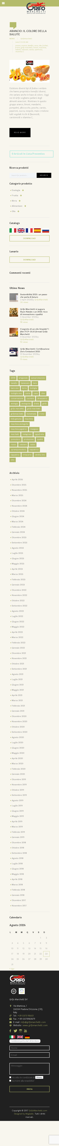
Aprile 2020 (17, 758)
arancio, (24, 46)
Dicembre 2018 (19, 842)
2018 (13, 378)
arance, (18, 46)
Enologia (16, 190)
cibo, (40, 46)
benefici (14, 383)
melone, (18, 50)
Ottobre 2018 (18, 847)
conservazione (17, 398)
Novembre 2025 (19, 490)
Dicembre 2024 (19, 500)
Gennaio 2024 (18, 532)
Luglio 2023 (17, 553)
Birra (14, 200)
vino (12, 459)
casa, (36, 46)
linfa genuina (16, 419)
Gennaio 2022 (18, 647)
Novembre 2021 (19, 658)
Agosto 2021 (17, 674)
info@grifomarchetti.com (33, 1022)
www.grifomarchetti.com (35, 1025)
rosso (13, 444)
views (24, 302)
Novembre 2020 (19, 721)
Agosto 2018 (17, 858)
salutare (23, 444)
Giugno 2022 (18, 621)
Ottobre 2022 (18, 600)
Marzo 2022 (17, 637)
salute (32, 444)
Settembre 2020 (19, 732)
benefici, (31, 46)
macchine (29, 419)
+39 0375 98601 (26, 1015)
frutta (36, 403)
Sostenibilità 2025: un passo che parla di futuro (33, 296)
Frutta (15, 195)
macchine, (43, 48)
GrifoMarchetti (26, 39)
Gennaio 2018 (18, 895)
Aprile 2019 (17, 821)
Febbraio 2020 (18, 768)
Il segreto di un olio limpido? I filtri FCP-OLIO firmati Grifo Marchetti (34, 332)
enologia (14, 403)
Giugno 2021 (18, 684)
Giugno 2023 (18, 558)
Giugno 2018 (18, 868)
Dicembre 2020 (19, 716)
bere (35, 383)
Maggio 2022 (18, 626)
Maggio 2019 (18, 816)
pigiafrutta (39, 434)
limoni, (36, 48)
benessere (25, 383)
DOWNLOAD (29, 238)
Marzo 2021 (17, 700)
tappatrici (15, 454)
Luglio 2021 (17, 679)
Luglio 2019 (17, 805)
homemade (31, 413)
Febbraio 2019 (18, 832)
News (12, 38)
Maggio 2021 (18, 689)
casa (36, 393)
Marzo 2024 (17, 521)
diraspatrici (42, 398)
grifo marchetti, (27, 48)
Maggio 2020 (18, 753)
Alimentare (17, 206)
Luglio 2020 (17, 742)
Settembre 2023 (19, 542)
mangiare (34, 429)
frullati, (45, 46)
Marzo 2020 (17, 763)
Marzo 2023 (17, 574)
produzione (29, 439)
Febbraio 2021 (18, 705)
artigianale (23, 378)
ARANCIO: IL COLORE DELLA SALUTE (28, 33)
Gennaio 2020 (18, 774)
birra (24, 388)
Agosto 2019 (17, 800)
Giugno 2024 (18, 516)
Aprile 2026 (17, 479)
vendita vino (40, 454)
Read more (20, 132)
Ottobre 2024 (18, 511)
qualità (40, 439)
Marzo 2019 (17, 826)
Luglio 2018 (17, 863)
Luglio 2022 (17, 616)
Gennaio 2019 (18, 837)
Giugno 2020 (18, 747)
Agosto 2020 (18, 737)
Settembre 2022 (19, 605)
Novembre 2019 (19, 784)
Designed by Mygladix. (24, 1113)
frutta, (17, 48)
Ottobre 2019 (18, 789)
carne (27, 393)
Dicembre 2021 (19, 653)
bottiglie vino (16, 393)
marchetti (15, 434)
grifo (45, 403)
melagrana (27, 434)
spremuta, (39, 50)
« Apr (11, 968)
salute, (31, 50)
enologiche (25, 403)
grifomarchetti (17, 413)
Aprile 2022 (17, 632)
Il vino (42, 413)
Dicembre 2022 (19, 590)
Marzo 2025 (17, 495)
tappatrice (34, 449)
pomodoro (15, 439)
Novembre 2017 (19, 905)
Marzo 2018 (17, 884)
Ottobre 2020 (18, 726)
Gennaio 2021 (18, 711)
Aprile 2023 (17, 569)
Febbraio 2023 (18, 579)
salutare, (24, 50)
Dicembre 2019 (19, 779)
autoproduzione (38, 378)
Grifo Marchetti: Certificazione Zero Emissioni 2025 (34, 350)
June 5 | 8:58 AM (21, 42)
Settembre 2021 (19, 668)
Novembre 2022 (19, 595)
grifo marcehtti (17, 408)
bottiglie (33, 388)
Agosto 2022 (18, 611)
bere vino (15, 388)
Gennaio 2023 (18, 584)
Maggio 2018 (18, 874)
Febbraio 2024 (18, 526)
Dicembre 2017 (19, 900)
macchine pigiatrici (19, 429)
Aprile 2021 (17, 695)
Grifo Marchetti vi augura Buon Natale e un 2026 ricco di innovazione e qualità (34, 312)
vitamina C (19, 52)
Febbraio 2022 (18, 642)
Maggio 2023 (18, 563)
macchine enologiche (19, 424)
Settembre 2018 (19, 853)
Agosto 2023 (18, 548)
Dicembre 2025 (19, 484)
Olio (13, 211)
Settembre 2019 (19, 795)
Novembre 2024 (19, 505)
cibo (43, 393)
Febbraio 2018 (18, 889)
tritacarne (27, 454)
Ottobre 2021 (18, 663)
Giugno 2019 (18, 811)
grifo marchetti (33, 408)
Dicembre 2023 (19, 537)
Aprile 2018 (17, 879)
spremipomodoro (18, 449)
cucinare (30, 398)
